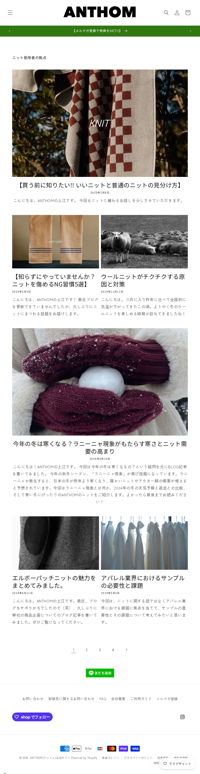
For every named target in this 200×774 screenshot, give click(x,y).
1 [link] (74, 649)
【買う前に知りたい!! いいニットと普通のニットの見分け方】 (100, 185)
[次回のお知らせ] (190, 31)
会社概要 (118, 698)
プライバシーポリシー (138, 758)
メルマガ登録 (167, 698)
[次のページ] (126, 649)
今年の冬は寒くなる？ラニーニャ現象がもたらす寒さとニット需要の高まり (100, 447)
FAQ (103, 698)
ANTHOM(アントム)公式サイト (50, 758)
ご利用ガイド (141, 698)
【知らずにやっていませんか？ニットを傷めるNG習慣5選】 (54, 280)
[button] (10, 12)
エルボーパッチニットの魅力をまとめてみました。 (54, 581)
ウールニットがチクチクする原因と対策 (143, 280)
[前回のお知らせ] (9, 31)
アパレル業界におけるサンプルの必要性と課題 (143, 581)
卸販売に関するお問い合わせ (71, 698)
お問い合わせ (33, 698)
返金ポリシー (110, 758)
